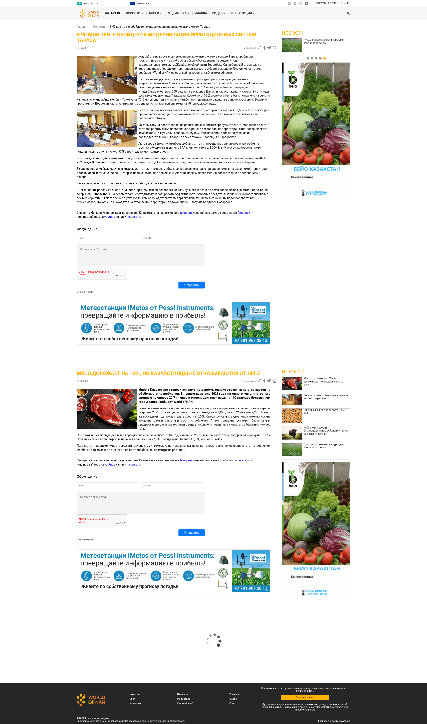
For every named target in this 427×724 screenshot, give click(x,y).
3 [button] (316, 58)
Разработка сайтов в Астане (334, 721)
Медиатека (177, 13)
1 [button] (308, 58)
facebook (244, 212)
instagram (133, 216)
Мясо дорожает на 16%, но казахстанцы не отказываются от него (324, 381)
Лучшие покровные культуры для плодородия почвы (324, 446)
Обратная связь (326, 3)
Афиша (201, 13)
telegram (186, 212)
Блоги (154, 13)
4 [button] (320, 58)
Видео (217, 13)
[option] (103, 3)
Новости (133, 13)
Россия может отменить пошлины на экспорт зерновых (326, 41)
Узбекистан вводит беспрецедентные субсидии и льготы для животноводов (326, 430)
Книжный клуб (185, 703)
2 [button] (312, 58)
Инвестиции (241, 13)
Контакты (135, 703)
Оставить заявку (305, 697)
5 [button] (324, 58)
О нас (232, 703)
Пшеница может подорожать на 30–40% (325, 411)
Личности (182, 694)
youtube (109, 216)
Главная (82, 26)
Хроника (234, 694)
